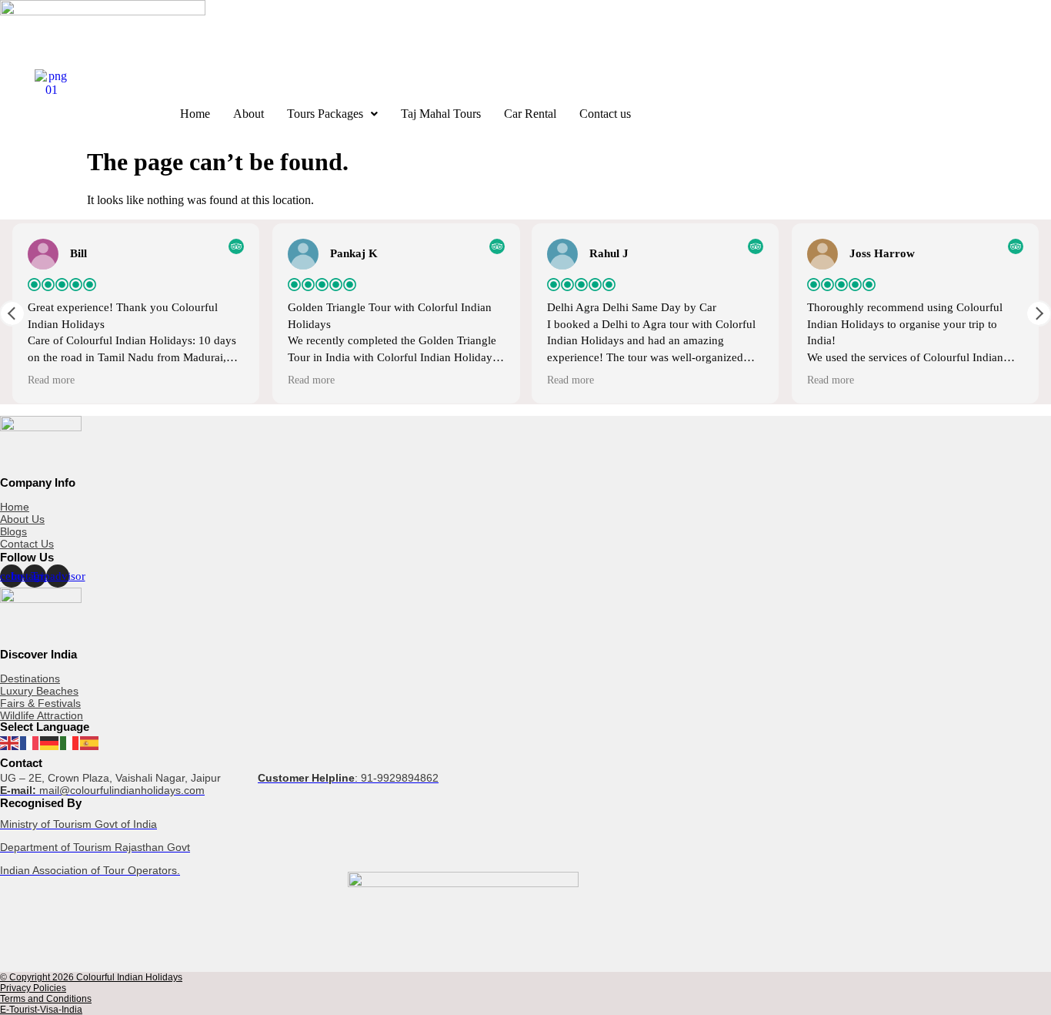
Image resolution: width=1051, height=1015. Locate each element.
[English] (10, 742)
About (248, 113)
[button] (332, 114)
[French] (30, 742)
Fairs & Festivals (40, 703)
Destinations (30, 678)
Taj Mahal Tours (441, 113)
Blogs (13, 531)
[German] (50, 742)
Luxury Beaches (39, 691)
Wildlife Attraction (41, 715)
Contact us (605, 113)
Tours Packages (325, 113)
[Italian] (70, 742)
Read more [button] (51, 380)
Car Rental (530, 113)
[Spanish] (90, 742)
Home (195, 113)
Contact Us (27, 544)
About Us (22, 519)
